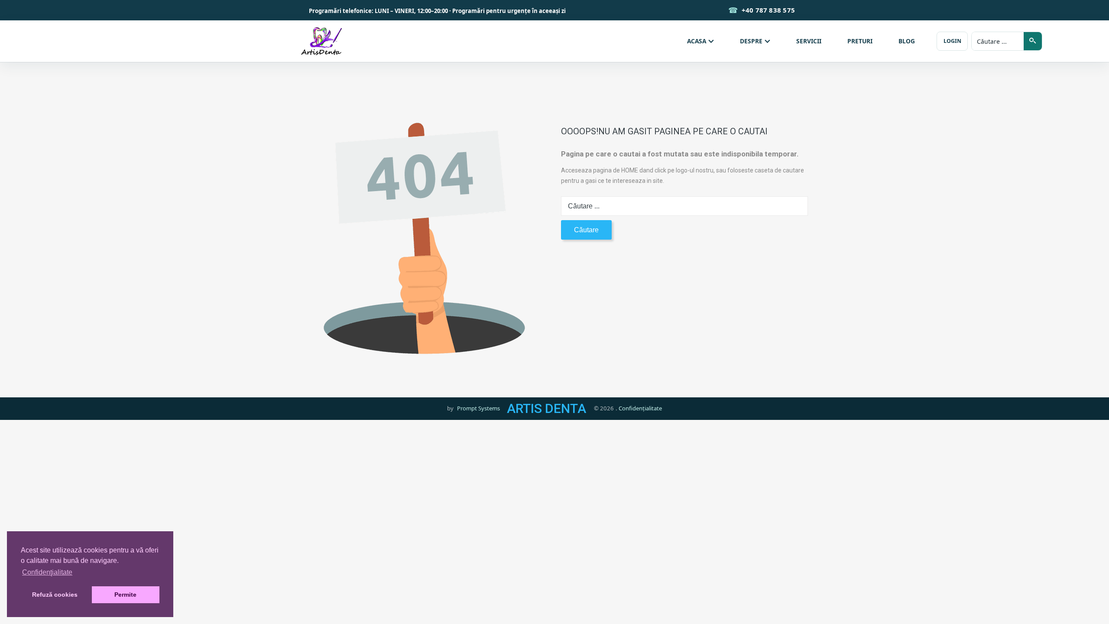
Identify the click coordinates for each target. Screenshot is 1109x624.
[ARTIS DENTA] (321, 41)
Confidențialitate (640, 408)
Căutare (586, 230)
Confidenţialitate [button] (47, 572)
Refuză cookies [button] (55, 594)
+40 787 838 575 (768, 10)
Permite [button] (125, 594)
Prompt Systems (478, 408)
